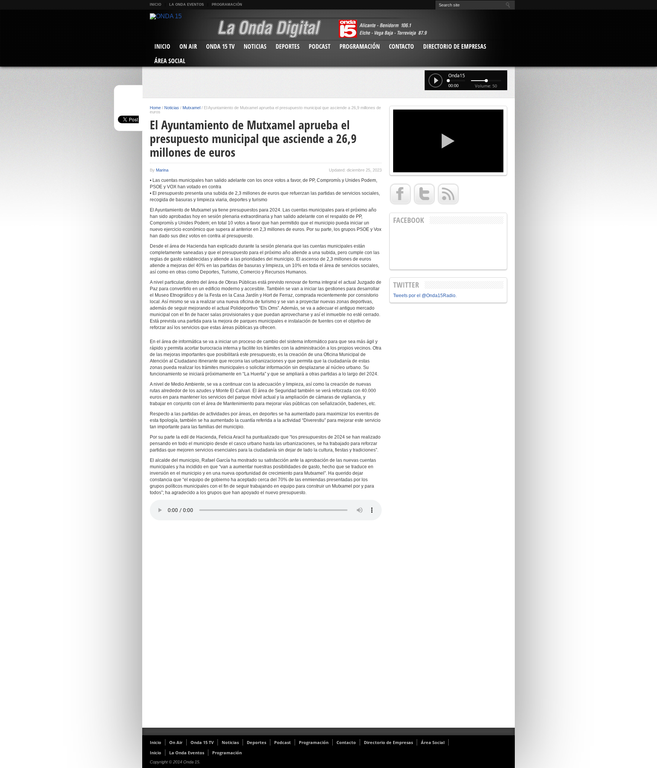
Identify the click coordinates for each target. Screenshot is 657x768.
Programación (227, 4)
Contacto (401, 46)
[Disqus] (266, 625)
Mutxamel (191, 107)
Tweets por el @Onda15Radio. (425, 295)
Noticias (255, 46)
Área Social (169, 61)
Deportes (288, 46)
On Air (188, 46)
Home (155, 107)
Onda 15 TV (220, 46)
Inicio (155, 4)
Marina (162, 170)
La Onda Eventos (186, 4)
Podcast (319, 46)
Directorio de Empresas (454, 46)
